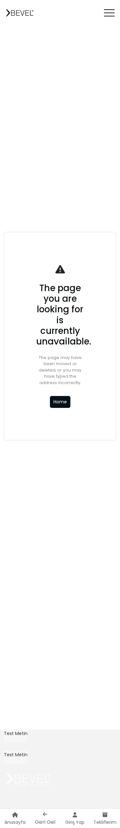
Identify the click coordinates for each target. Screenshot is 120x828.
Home (60, 402)
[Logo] (20, 13)
